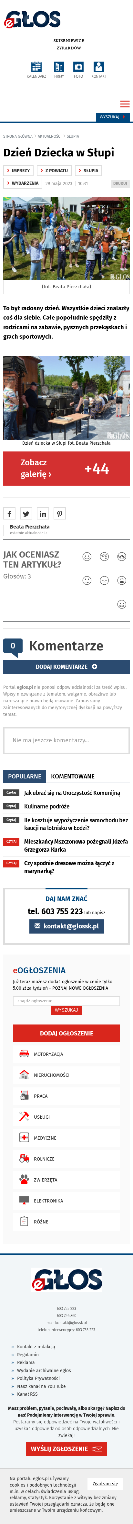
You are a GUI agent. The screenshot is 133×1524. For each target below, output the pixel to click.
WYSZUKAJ (66, 1010)
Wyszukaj (110, 117)
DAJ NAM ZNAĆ (66, 898)
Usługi (42, 1117)
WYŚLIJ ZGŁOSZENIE (59, 1449)
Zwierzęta (45, 1180)
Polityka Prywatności (38, 1378)
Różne (41, 1222)
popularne (24, 776)
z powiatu (54, 170)
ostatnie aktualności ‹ (28, 533)
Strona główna (18, 136)
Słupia (73, 136)
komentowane (73, 776)
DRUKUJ (121, 184)
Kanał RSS (27, 1394)
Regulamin (28, 1355)
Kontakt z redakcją (36, 1347)
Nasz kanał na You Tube (41, 1386)
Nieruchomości (51, 1075)
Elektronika (48, 1201)
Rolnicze (44, 1159)
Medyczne (45, 1138)
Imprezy (18, 170)
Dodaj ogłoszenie (66, 1033)
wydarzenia (22, 183)
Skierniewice (69, 40)
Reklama (26, 1362)
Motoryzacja (48, 1054)
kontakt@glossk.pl (70, 926)
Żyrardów (69, 48)
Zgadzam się (108, 1484)
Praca (40, 1096)
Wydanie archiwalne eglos (44, 1370)
